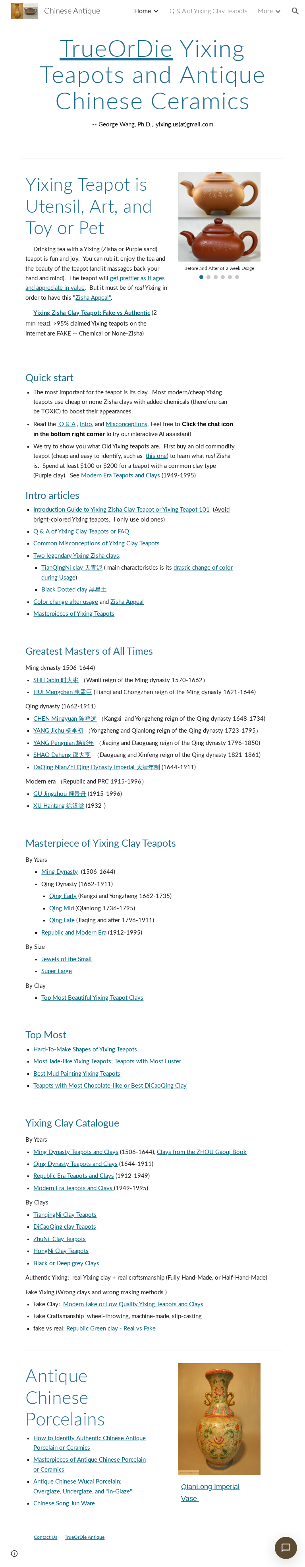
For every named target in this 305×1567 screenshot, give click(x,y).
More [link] (265, 11)
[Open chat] (286, 1548)
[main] (152, 83)
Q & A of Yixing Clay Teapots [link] (208, 11)
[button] (295, 11)
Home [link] (142, 11)
